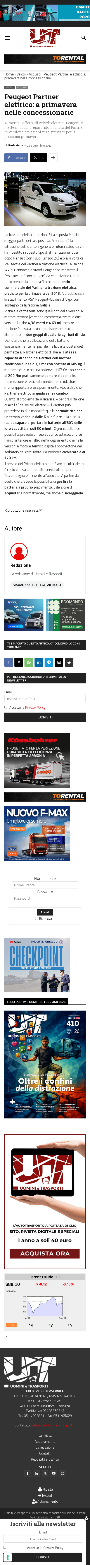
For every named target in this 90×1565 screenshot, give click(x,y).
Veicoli (21, 74)
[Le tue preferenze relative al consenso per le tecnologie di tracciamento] (7, 1557)
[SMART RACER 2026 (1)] (45, 19)
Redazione (15, 145)
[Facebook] (8, 662)
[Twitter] (45, 1473)
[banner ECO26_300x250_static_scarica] (65, 629)
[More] (53, 157)
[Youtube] (53, 1473)
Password (45, 891)
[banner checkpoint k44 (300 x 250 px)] (37, 990)
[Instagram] (62, 1473)
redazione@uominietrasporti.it (53, 1425)
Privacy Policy (35, 707)
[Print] (69, 662)
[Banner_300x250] (23, 629)
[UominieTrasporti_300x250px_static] (37, 786)
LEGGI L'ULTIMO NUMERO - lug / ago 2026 (36, 1001)
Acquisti (35, 74)
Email (8, 692)
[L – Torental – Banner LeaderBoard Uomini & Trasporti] (45, 62)
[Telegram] (49, 662)
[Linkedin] (39, 662)
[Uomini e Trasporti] (45, 38)
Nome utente (45, 878)
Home (9, 74)
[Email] (59, 662)
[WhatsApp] (28, 662)
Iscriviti (45, 717)
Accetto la (27, 707)
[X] (18, 662)
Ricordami (47, 918)
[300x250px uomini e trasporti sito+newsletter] (37, 859)
